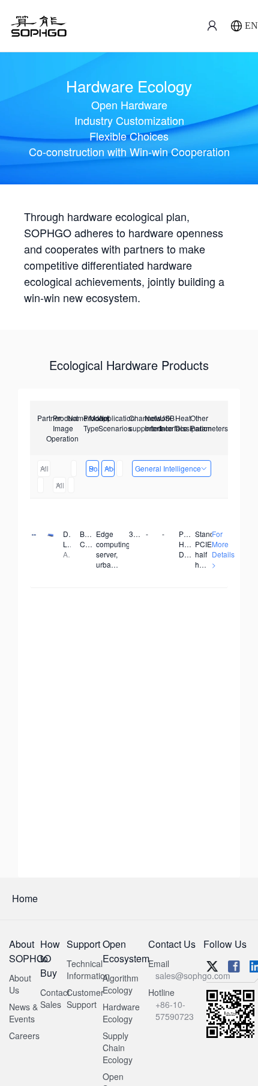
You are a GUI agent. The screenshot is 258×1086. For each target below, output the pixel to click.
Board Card (94, 468)
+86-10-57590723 (174, 1010)
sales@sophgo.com (192, 975)
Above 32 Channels (109, 468)
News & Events (23, 1013)
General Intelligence (168, 468)
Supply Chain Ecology (118, 1048)
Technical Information (88, 969)
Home (25, 898)
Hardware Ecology (121, 1013)
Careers (24, 1036)
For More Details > (223, 549)
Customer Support (85, 998)
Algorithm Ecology (121, 984)
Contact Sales (55, 998)
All (44, 468)
